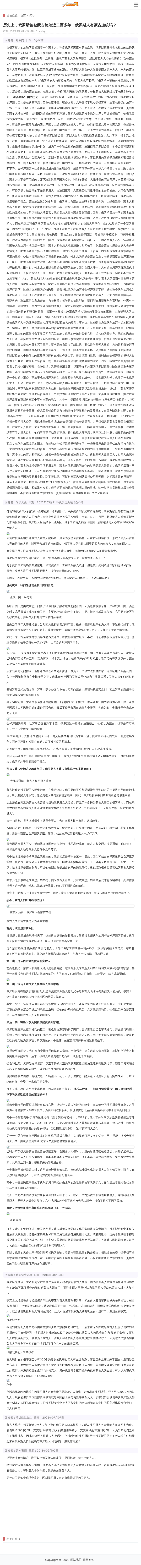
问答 (32, 15)
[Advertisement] (70, 1508)
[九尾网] (70, 4)
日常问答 (88, 1559)
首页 (23, 15)
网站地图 (75, 1559)
